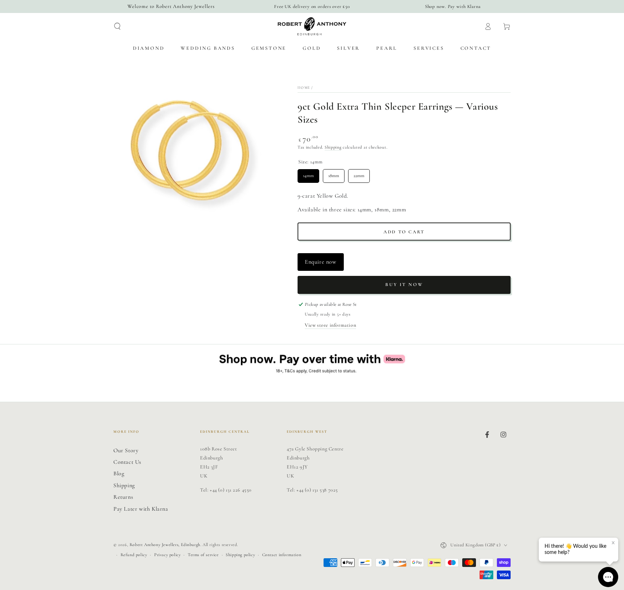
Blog (118, 473)
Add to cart (404, 232)
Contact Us (127, 462)
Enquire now (321, 261)
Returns (123, 497)
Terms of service (203, 554)
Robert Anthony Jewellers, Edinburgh (165, 544)
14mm (309, 174)
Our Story (125, 450)
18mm (334, 174)
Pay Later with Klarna (140, 508)
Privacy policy (167, 554)
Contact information (281, 554)
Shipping (333, 147)
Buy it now (404, 284)
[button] (117, 26)
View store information (330, 325)
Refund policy (134, 554)
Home (304, 87)
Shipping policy (240, 554)
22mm (359, 174)
